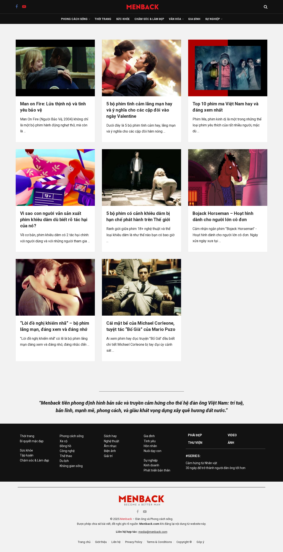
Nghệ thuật (111, 441)
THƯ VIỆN (195, 442)
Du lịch (64, 461)
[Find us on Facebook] (16, 6)
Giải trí (108, 456)
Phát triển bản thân (157, 470)
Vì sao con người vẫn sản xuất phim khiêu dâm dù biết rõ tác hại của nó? (53, 219)
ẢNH (231, 442)
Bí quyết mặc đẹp (32, 441)
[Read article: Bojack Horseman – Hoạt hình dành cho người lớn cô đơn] (227, 177)
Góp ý (200, 542)
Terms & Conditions (159, 542)
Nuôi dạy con (152, 451)
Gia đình (194, 19)
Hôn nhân (150, 446)
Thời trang (103, 19)
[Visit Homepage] (144, 7)
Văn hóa (175, 19)
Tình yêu (150, 441)
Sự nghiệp (212, 19)
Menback (126, 519)
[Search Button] (266, 6)
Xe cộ (63, 441)
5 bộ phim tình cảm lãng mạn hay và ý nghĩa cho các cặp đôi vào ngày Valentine (139, 110)
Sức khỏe (123, 19)
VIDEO (232, 435)
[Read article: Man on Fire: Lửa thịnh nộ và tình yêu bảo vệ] (55, 68)
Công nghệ (67, 451)
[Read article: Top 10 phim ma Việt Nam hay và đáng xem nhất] (227, 68)
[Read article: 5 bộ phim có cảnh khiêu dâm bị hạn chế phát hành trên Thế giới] (141, 177)
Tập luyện (26, 455)
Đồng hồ (65, 446)
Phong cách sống (74, 19)
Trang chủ (84, 542)
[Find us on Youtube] (24, 6)
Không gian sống (71, 466)
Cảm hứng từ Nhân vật (201, 463)
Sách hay (110, 436)
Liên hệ (115, 542)
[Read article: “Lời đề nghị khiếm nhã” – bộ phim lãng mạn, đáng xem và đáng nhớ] (55, 287)
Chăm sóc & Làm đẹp (149, 19)
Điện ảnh (110, 451)
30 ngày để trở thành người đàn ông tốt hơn (215, 468)
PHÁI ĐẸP (195, 435)
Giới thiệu (101, 542)
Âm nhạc (110, 446)
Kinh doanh (151, 465)
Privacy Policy (133, 542)
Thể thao (66, 456)
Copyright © (184, 542)
